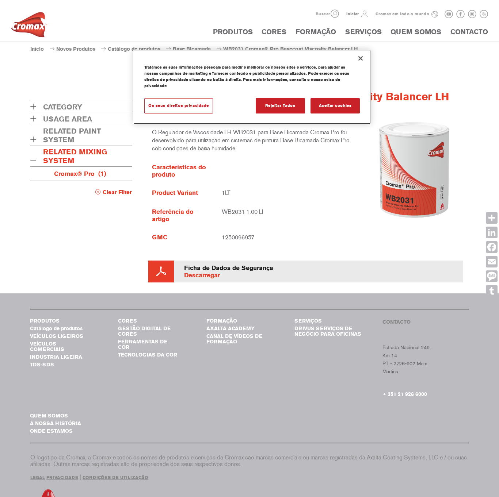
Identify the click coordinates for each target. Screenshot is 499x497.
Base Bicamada (192, 49)
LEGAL (37, 477)
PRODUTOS (233, 32)
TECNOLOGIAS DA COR (147, 355)
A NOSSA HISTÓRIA (55, 423)
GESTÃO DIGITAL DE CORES (144, 331)
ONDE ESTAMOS (51, 431)
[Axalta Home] (29, 26)
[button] (335, 13)
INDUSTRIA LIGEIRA (56, 357)
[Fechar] (361, 58)
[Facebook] (491, 247)
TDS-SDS (42, 364)
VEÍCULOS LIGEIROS (56, 336)
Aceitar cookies (335, 105)
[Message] (491, 276)
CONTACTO (469, 32)
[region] (252, 87)
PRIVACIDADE (62, 477)
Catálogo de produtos (134, 49)
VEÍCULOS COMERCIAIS (47, 346)
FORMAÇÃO (316, 32)
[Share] (491, 218)
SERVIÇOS (363, 32)
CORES (274, 32)
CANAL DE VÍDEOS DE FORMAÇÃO (234, 339)
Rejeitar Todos (280, 105)
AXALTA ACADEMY (230, 328)
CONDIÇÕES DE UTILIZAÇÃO (115, 477)
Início (37, 49)
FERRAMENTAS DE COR (142, 344)
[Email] (491, 261)
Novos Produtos (75, 49)
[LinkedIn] (491, 232)
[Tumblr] (491, 291)
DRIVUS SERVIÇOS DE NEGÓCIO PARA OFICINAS (327, 331)
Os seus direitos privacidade (178, 105)
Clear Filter (117, 192)
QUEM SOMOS (416, 32)
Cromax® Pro (80, 173)
